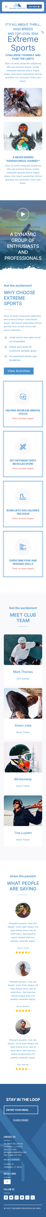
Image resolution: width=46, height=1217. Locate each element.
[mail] (27, 1197)
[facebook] (6, 1197)
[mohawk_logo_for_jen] (17, 4)
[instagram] (17, 1197)
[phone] (33, 1197)
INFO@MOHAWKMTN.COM (15, 1152)
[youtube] (22, 1197)
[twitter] (11, 1197)
